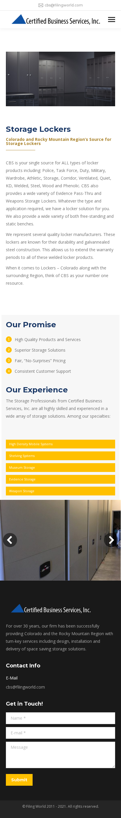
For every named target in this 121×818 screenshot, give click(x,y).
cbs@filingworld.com (64, 5)
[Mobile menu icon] (111, 19)
